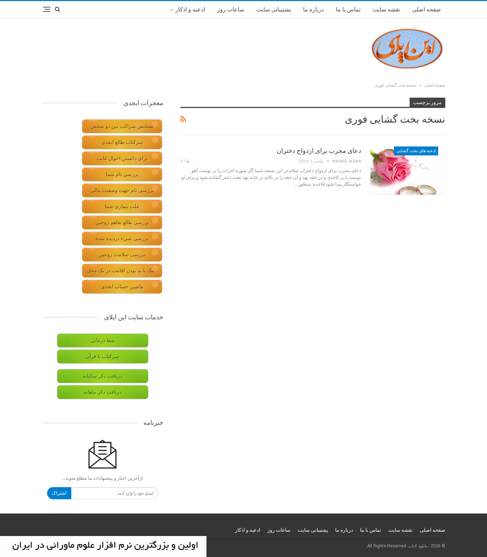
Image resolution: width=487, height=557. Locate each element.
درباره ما (313, 9)
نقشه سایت (386, 9)
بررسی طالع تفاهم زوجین (122, 222)
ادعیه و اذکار (190, 9)
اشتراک (59, 493)
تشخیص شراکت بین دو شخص (122, 126)
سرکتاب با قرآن (102, 356)
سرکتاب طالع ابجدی (122, 142)
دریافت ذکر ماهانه (103, 392)
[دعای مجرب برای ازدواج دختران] (407, 170)
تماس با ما (348, 9)
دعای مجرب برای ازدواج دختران (319, 150)
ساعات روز (230, 9)
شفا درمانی (103, 340)
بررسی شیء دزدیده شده (122, 238)
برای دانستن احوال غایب (122, 158)
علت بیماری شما (122, 206)
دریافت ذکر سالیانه (102, 376)
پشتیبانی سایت (273, 9)
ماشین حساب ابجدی (122, 286)
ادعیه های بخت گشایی (416, 150)
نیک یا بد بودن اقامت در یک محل (121, 270)
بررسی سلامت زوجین (122, 254)
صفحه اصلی (426, 9)
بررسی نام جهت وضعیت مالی (122, 190)
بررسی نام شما (122, 174)
